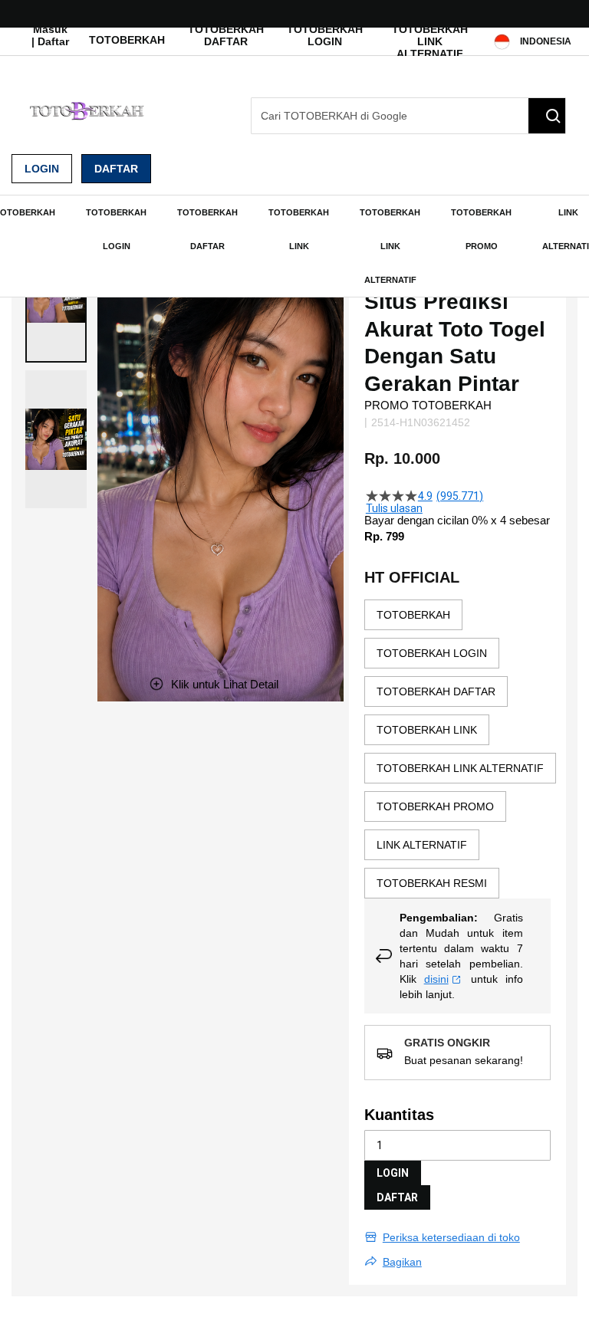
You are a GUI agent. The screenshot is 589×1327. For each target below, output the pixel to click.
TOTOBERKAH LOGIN (325, 35)
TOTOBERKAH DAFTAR (226, 35)
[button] (56, 439)
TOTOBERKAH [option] (413, 615)
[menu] (294, 246)
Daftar (116, 169)
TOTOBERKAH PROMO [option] (435, 806)
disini (436, 979)
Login (42, 169)
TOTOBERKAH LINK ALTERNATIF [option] (460, 768)
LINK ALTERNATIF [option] (422, 845)
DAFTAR (397, 1197)
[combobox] (408, 115)
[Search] (546, 115)
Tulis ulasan (394, 508)
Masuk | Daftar (50, 35)
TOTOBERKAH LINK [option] (427, 730)
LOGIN (393, 1173)
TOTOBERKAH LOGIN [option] (432, 653)
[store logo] (88, 110)
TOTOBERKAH (127, 40)
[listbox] (460, 748)
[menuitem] (116, 229)
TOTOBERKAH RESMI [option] (432, 883)
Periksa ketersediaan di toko (451, 1237)
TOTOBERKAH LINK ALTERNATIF (430, 41)
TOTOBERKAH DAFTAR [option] (436, 691)
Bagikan (402, 1262)
